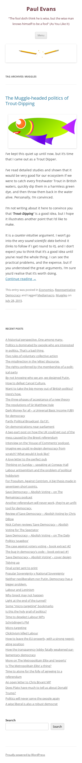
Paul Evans (41, 8)
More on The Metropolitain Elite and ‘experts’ (35, 660)
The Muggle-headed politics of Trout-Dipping (37, 100)
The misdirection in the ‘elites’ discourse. (32, 361)
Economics (46, 290)
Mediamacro (45, 295)
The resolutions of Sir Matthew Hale (29, 405)
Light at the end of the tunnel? (25, 601)
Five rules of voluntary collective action (31, 356)
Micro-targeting (15, 628)
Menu (41, 35)
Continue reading (20, 279)
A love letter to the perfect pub (26, 459)
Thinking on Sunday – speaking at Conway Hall (36, 465)
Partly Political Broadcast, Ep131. (27, 421)
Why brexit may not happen (24, 595)
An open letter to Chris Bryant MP (28, 682)
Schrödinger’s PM (17, 622)
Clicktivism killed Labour (21, 633)
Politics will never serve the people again (32, 698)
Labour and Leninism (19, 590)
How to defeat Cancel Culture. (25, 383)
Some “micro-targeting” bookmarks (29, 606)
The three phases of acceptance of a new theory (37, 399)
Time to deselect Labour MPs (25, 617)
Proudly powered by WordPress (25, 755)
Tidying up (12, 562)
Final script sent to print (21, 568)
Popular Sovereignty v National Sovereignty (34, 573)
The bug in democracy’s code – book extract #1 (37, 552)
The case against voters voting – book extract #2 (38, 546)
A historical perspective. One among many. (34, 340)
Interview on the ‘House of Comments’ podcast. (37, 443)
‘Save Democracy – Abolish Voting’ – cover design (38, 557)
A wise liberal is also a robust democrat (31, 704)
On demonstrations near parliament (29, 427)
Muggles (61, 295)
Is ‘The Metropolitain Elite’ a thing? (28, 666)
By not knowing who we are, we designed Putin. (37, 378)
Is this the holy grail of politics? (26, 611)
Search (10, 720)
